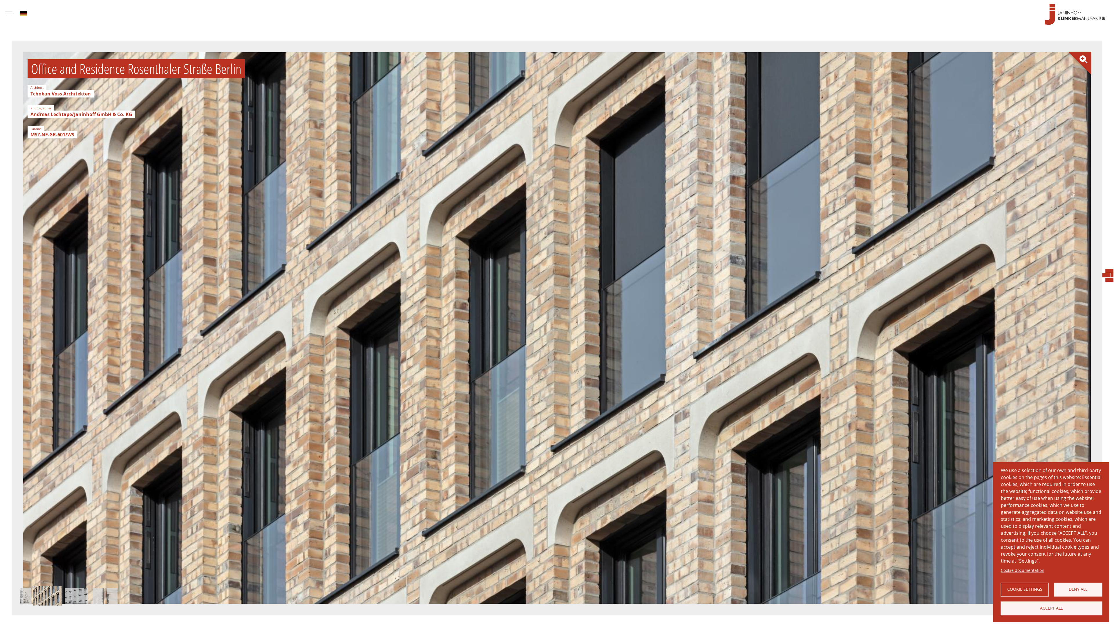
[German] (23, 14)
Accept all (1051, 608)
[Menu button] (9, 14)
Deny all (1078, 589)
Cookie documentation (1022, 570)
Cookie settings (1024, 589)
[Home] (1075, 14)
